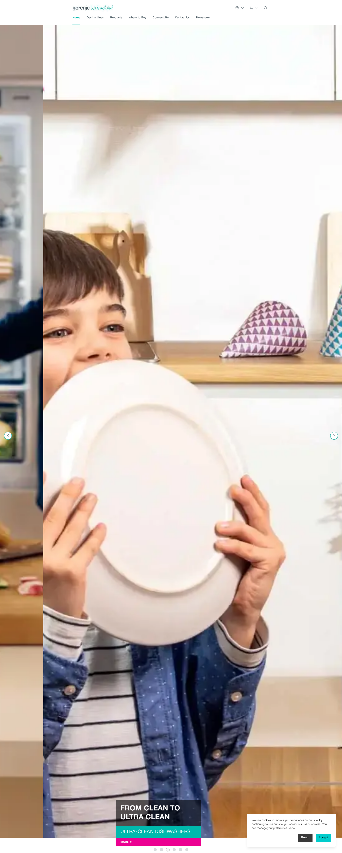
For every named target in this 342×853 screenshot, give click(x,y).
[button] (155, 849)
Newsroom (203, 17)
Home (76, 17)
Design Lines (95, 17)
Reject (305, 837)
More (83, 841)
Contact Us (182, 17)
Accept (323, 837)
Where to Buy (137, 17)
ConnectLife (161, 17)
